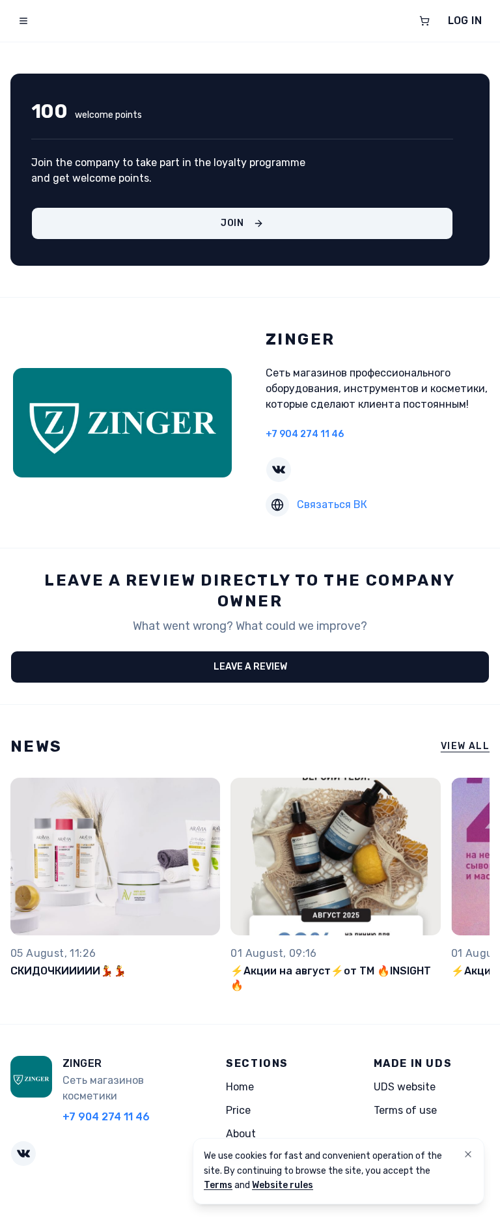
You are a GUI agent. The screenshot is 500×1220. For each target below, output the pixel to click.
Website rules (282, 1185)
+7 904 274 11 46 (305, 434)
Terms (218, 1185)
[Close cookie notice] (468, 1154)
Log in (465, 20)
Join (232, 223)
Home (240, 1087)
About (241, 1134)
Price (238, 1110)
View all (465, 746)
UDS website (405, 1087)
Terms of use (405, 1110)
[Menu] (23, 21)
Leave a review (250, 666)
